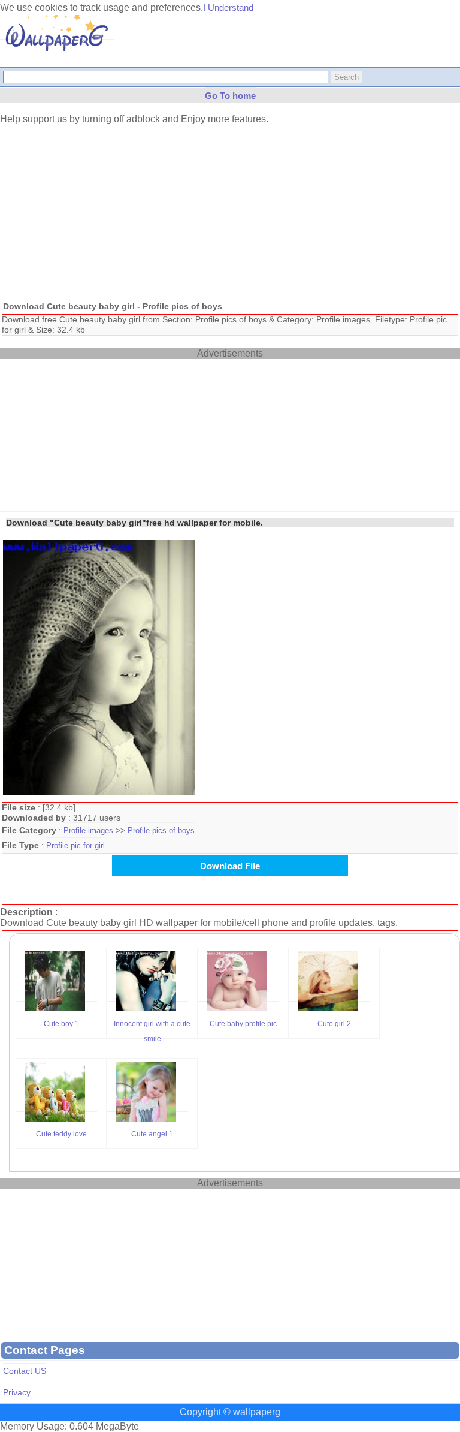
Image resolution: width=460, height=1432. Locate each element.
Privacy (17, 1392)
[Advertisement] (230, 212)
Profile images (88, 830)
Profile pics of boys (161, 830)
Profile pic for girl (75, 845)
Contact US (24, 1371)
